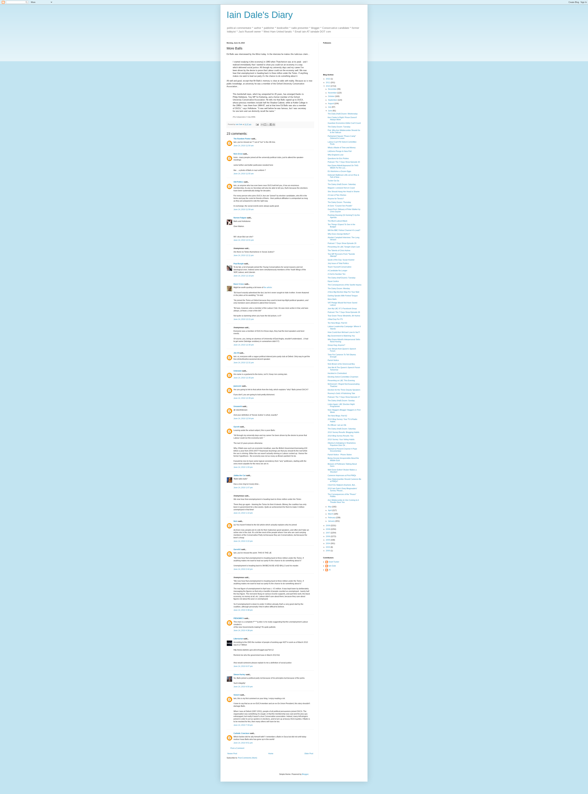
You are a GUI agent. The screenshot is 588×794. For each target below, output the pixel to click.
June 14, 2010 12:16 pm (244, 276)
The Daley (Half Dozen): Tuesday (341, 278)
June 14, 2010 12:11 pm (244, 255)
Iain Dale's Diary (260, 15)
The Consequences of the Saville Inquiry (344, 285)
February (332, 518)
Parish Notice (333, 360)
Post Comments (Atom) (247, 758)
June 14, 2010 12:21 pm (244, 319)
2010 (328, 86)
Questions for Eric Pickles (338, 158)
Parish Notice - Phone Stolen (340, 455)
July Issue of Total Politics (338, 263)
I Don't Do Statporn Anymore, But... (342, 485)
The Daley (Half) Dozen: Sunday (341, 401)
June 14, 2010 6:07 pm (243, 666)
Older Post (308, 754)
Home (270, 754)
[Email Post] (257, 124)
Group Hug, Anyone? (336, 345)
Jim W (236, 353)
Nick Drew (238, 154)
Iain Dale (332, 566)
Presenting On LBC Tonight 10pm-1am (344, 247)
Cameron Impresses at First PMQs (342, 475)
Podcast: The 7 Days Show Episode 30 (344, 162)
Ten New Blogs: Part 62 (337, 416)
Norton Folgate (240, 218)
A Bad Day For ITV (335, 319)
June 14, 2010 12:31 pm (244, 363)
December (332, 89)
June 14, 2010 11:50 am (244, 146)
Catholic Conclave (241, 733)
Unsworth (238, 406)
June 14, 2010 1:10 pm (243, 513)
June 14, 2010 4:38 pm (243, 610)
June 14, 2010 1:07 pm (243, 488)
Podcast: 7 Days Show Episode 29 (342, 243)
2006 (328, 536)
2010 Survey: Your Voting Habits (341, 439)
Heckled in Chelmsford (337, 373)
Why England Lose (335, 155)
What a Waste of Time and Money (342, 148)
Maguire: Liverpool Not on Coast (341, 188)
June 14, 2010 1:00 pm (243, 467)
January (331, 521)
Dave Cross (239, 284)
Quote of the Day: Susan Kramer (341, 260)
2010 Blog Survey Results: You (340, 436)
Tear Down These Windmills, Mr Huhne (344, 316)
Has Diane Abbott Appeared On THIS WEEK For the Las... (343, 166)
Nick (235, 521)
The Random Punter (242, 139)
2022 (328, 79)
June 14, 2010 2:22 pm (243, 541)
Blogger (305, 774)
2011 (328, 82)
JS (329, 570)
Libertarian (238, 639)
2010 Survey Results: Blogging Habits (343, 432)
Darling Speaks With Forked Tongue (343, 296)
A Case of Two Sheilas (337, 195)
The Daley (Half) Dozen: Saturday (342, 184)
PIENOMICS (239, 618)
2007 (328, 533)
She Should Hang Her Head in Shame (344, 191)
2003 (328, 547)
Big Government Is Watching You (341, 336)
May (330, 507)
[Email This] (262, 124)
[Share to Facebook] (270, 124)
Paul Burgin (239, 264)
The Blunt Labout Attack (337, 221)
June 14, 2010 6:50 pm (243, 687)
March (331, 514)
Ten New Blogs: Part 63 (337, 323)
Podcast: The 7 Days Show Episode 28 (344, 312)
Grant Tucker (333, 562)
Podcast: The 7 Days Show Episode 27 (344, 397)
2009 (328, 525)
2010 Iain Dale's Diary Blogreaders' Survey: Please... (342, 489)
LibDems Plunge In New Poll (340, 151)
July (330, 107)
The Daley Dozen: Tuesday (339, 127)
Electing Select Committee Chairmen (343, 377)
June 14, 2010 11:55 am (244, 174)
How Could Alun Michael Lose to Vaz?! (344, 332)
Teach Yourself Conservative (339, 267)
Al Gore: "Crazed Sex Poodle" (340, 206)
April (330, 510)
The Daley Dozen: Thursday (339, 202)
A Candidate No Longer (337, 271)
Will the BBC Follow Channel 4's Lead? (344, 230)
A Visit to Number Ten (336, 274)
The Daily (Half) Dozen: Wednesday (343, 114)
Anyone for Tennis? (336, 199)
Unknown (238, 371)
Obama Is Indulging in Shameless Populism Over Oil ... (342, 444)
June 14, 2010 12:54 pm (244, 418)
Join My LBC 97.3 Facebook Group (342, 308)
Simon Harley (239, 674)
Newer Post (232, 754)
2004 (328, 543)
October (331, 96)
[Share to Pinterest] (273, 124)
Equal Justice (333, 281)
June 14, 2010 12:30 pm (244, 345)
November (332, 93)
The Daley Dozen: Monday (339, 288)
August (331, 103)
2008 (328, 529)
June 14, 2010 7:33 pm (243, 725)
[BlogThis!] (265, 124)
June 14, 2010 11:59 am (244, 209)
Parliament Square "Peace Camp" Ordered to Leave (342, 137)
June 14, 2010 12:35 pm (244, 378)
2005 (328, 540)
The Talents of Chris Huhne (339, 250)
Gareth (236, 427)
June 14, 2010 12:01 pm (244, 240)
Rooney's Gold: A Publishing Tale (341, 393)
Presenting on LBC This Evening (341, 380)
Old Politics (238, 182)
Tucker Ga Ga (333, 181)
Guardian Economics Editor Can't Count (344, 123)
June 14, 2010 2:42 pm (243, 569)
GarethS (237, 549)
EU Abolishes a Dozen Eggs (339, 171)
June (330, 111)
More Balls (332, 299)
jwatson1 (237, 386)
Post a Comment (237, 748)
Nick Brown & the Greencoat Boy (341, 364)
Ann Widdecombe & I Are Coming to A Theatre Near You (343, 501)
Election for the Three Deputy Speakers (344, 390)
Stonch (237, 695)
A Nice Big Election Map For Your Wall (343, 292)
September (333, 100)
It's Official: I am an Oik (337, 425)
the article (268, 287)
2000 (328, 551)
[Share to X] (268, 124)
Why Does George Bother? (339, 234)
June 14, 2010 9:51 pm (243, 743)
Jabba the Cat (240, 475)
